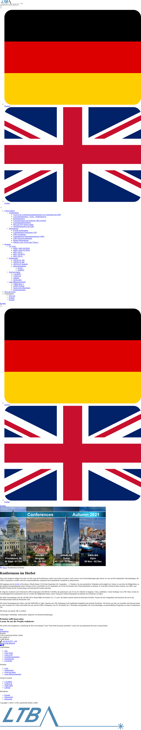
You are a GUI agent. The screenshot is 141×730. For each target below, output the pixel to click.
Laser (6, 668)
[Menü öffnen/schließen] (1, 207)
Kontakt (11, 300)
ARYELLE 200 (18, 260)
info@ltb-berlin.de (8, 643)
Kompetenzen (9, 659)
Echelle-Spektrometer (20, 230)
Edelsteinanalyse (19, 219)
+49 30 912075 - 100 (9, 641)
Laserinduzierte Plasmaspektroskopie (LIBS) (28, 236)
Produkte (7, 244)
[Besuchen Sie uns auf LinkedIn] (3, 645)
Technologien (13, 228)
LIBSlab (16, 278)
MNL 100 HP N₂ (19, 254)
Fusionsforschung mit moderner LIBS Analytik (29, 221)
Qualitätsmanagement (11, 657)
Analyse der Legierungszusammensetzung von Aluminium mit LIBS (37, 215)
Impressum (8, 699)
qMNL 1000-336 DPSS (21, 248)
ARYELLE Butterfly (20, 264)
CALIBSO (17, 274)
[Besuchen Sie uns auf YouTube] (1, 645)
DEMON (21, 270)
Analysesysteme (14, 272)
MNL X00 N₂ (18, 256)
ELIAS (20, 268)
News (5, 568)
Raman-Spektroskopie (21, 240)
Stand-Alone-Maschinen (21, 288)
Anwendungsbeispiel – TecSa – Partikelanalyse (29, 217)
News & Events (9, 292)
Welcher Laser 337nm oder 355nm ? (26, 242)
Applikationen (14, 213)
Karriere (12, 298)
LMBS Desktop (18, 286)
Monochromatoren (19, 266)
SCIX (17, 584)
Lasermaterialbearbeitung (22, 223)
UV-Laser (12, 246)
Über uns (12, 296)
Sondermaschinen (19, 290)
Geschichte (8, 661)
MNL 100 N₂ (18, 252)
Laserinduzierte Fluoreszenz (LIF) (25, 232)
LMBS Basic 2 (18, 284)
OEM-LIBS (17, 280)
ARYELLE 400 (18, 262)
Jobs (5, 651)
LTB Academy (9, 211)
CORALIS (17, 276)
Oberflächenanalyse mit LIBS (23, 226)
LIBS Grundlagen (19, 234)
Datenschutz (8, 697)
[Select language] (1, 7)
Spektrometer (13, 258)
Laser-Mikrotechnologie (17, 282)
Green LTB (8, 655)
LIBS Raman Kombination (22, 238)
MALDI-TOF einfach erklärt (23, 224)
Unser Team (8, 653)
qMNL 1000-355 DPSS (21, 250)
